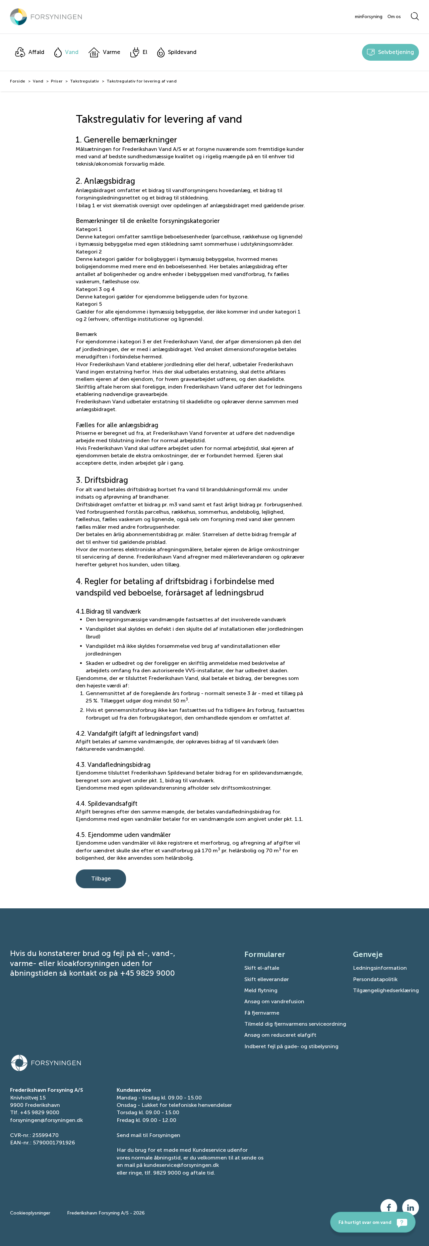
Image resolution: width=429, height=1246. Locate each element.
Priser (57, 81)
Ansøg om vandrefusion (274, 1001)
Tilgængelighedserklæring (386, 990)
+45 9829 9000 (39, 1112)
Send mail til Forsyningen (148, 1135)
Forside (17, 81)
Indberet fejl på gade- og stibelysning (291, 1046)
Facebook (388, 1207)
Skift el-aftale (261, 968)
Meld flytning (261, 990)
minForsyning (368, 16)
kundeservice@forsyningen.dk (181, 1165)
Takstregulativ (84, 81)
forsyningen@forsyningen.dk (46, 1120)
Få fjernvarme (261, 1013)
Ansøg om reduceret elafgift (280, 1035)
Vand (38, 81)
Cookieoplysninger (30, 1213)
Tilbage (101, 878)
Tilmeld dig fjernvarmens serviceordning (295, 1024)
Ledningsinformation (380, 968)
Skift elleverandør (266, 979)
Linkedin (410, 1207)
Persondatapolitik (375, 979)
